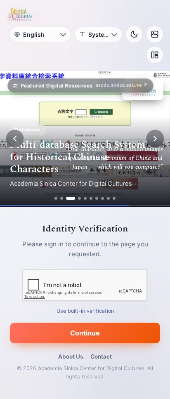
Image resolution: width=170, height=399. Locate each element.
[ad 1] (55, 198)
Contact (101, 356)
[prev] (15, 139)
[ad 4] (79, 198)
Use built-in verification (85, 311)
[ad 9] (108, 198)
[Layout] (154, 55)
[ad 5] (85, 198)
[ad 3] (70, 198)
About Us (70, 356)
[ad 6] (91, 198)
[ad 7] (96, 198)
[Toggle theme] (134, 34)
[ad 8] (102, 198)
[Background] (154, 34)
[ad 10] (114, 198)
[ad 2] (61, 198)
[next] (155, 139)
